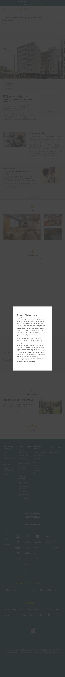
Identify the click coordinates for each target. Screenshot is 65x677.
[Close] (49, 309)
